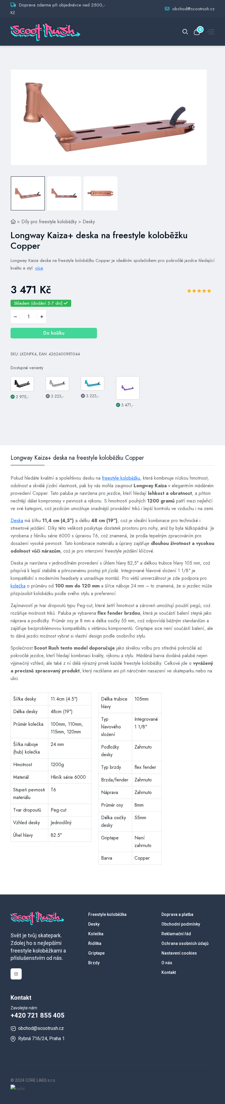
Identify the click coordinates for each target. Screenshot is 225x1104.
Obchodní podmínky (180, 924)
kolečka (18, 585)
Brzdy (94, 962)
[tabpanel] (109, 117)
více (39, 268)
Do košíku (53, 333)
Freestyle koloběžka (107, 914)
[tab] (28, 193)
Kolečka (95, 933)
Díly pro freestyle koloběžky (49, 221)
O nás (166, 962)
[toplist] (18, 1088)
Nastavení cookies (179, 953)
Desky (89, 221)
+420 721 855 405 (37, 1015)
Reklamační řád (176, 933)
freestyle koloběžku (121, 478)
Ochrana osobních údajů (185, 943)
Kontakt (168, 972)
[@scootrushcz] (16, 973)
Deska (17, 520)
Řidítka (94, 943)
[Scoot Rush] (13, 221)
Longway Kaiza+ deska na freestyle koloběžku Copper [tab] (77, 458)
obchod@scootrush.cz (193, 9)
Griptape (96, 953)
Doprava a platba (177, 914)
